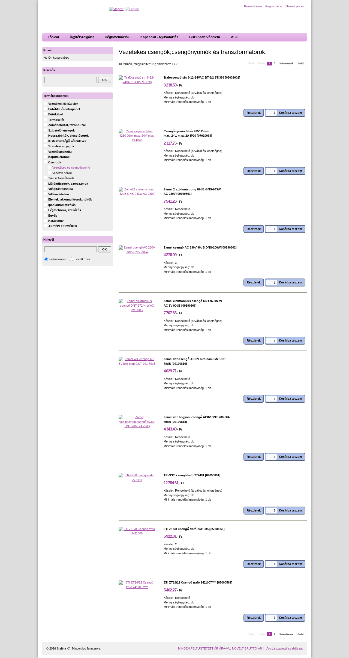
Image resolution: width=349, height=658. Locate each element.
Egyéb (52, 215)
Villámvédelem (58, 194)
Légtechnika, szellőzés (64, 210)
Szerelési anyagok (61, 146)
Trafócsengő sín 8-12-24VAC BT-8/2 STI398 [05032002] (202, 77)
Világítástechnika (60, 188)
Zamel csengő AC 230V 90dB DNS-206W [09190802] (200, 247)
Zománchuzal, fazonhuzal (67, 125)
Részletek (254, 112)
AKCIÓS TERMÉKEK (62, 226)
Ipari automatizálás (62, 205)
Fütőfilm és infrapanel (64, 109)
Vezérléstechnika (60, 151)
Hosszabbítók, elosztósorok (68, 135)
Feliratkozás (57, 259)
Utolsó (301, 63)
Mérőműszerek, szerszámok (68, 183)
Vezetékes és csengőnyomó (71, 167)
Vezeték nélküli (62, 173)
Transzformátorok (61, 178)
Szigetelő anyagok (61, 130)
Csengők (54, 162)
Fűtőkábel (55, 114)
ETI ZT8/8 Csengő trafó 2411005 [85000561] (194, 529)
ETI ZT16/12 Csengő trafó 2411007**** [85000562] (198, 582)
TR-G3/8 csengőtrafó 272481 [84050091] (192, 475)
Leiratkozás (82, 259)
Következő (286, 63)
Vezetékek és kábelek (63, 103)
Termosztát (56, 119)
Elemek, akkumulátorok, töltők (70, 199)
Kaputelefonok (59, 156)
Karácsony (56, 220)
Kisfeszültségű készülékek (67, 141)
